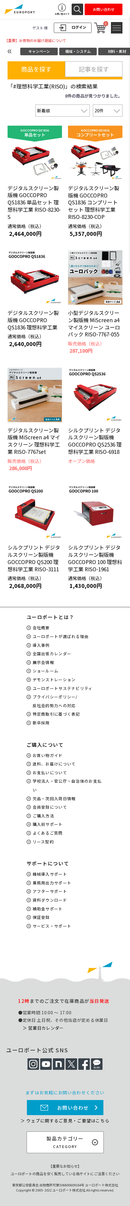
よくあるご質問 (48, 833)
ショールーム (46, 671)
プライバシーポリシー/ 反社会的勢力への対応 (55, 701)
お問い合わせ (73, 1107)
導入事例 (41, 645)
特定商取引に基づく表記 (56, 714)
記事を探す (94, 69)
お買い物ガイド (48, 755)
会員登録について (50, 807)
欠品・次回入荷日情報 (54, 798)
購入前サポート (48, 824)
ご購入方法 (43, 816)
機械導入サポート (50, 874)
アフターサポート (50, 891)
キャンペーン (39, 51)
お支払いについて (50, 772)
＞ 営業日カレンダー (43, 1028)
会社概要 (41, 627)
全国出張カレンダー (52, 653)
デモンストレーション (54, 679)
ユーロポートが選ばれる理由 (61, 636)
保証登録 (41, 917)
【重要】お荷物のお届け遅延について (35, 40)
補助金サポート (48, 909)
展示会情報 (43, 662)
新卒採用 (41, 723)
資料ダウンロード (50, 900)
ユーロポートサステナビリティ (63, 688)
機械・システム (78, 51)
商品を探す (36, 69)
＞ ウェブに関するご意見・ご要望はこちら (65, 1121)
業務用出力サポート (52, 883)
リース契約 (43, 842)
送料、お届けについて (54, 764)
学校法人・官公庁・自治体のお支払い (67, 785)
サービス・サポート (52, 926)
